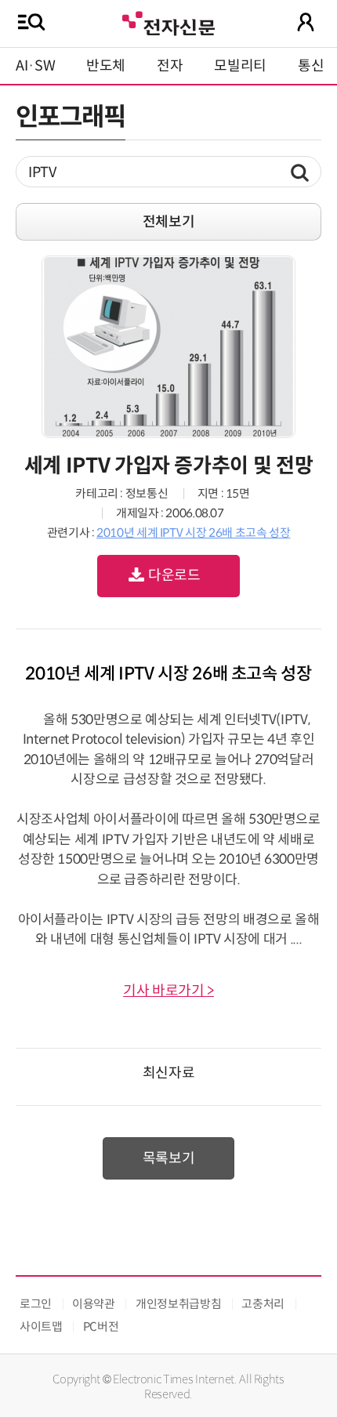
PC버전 (101, 1326)
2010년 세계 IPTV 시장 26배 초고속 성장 (193, 532)
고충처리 (262, 1303)
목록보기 (169, 1158)
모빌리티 (240, 65)
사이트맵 (41, 1326)
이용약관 (93, 1303)
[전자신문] (168, 21)
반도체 (105, 65)
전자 (170, 65)
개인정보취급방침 (178, 1303)
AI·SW (35, 65)
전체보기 (169, 221)
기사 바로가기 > (168, 990)
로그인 (36, 1303)
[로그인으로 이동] (305, 22)
